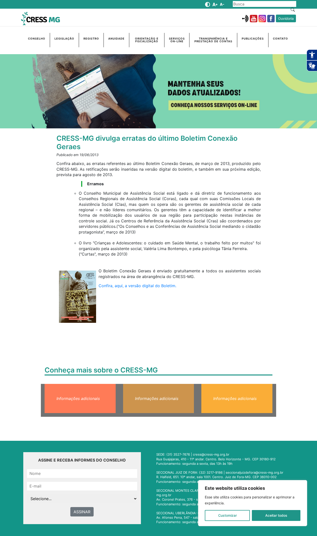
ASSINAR (82, 511)
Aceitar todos (276, 515)
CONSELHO (36, 38)
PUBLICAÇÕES (253, 38)
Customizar (227, 515)
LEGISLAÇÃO (64, 38)
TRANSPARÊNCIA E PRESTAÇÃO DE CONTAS (213, 40)
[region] (252, 503)
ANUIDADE (116, 38)
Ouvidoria (286, 18)
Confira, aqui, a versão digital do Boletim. (137, 285)
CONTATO (280, 38)
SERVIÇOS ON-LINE (177, 40)
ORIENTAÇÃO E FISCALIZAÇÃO (146, 40)
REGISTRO (91, 38)
